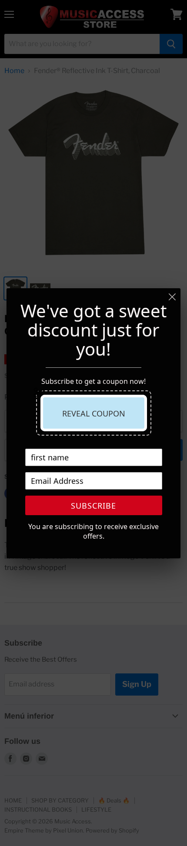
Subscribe (93, 505)
